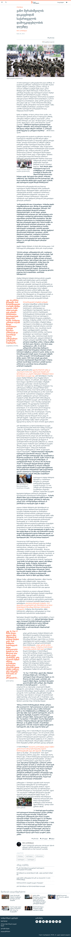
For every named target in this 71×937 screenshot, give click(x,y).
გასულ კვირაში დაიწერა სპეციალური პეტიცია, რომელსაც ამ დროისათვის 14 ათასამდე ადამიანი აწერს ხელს (37, 647)
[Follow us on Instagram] (50, 921)
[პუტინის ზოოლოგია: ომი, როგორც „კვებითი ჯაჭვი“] (51, 897)
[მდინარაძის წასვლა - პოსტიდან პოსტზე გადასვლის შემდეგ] (28, 908)
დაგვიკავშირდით (5, 931)
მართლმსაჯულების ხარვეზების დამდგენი (35, 302)
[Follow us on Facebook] (37, 921)
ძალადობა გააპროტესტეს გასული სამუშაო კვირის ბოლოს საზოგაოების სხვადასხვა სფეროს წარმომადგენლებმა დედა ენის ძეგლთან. (35, 749)
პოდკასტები (60, 2)
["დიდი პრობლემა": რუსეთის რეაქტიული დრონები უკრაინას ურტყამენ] (5, 897)
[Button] (51, 38)
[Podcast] (60, 921)
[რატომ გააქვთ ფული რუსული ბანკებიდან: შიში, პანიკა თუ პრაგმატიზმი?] (5, 908)
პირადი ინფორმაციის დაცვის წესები (9, 925)
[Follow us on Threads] (53, 921)
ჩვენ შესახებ (4, 921)
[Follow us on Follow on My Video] (46, 921)
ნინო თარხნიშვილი (22, 31)
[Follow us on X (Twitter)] (40, 921)
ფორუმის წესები (5, 928)
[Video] (67, 2)
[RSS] (56, 921)
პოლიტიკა (20, 7)
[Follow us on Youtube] (43, 921)
